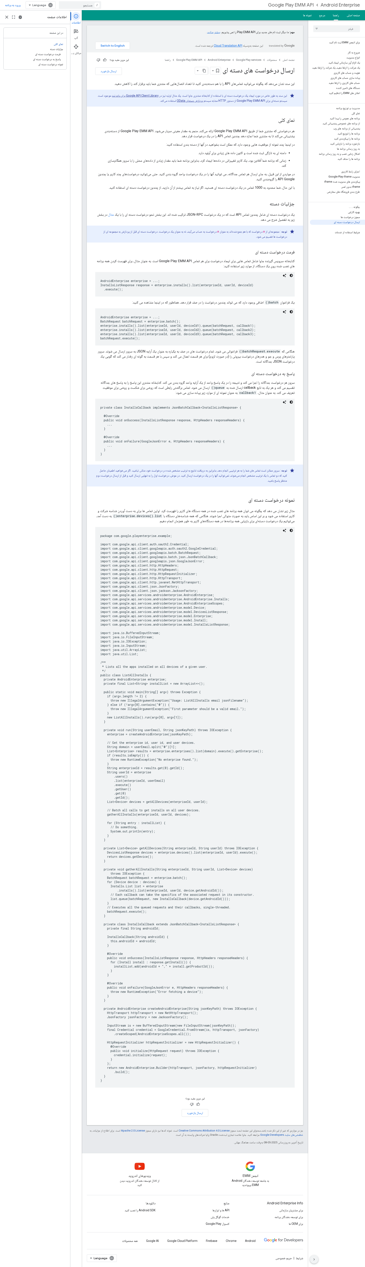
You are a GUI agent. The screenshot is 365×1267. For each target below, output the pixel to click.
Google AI (152, 1241)
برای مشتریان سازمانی (291, 1210)
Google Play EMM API (291, 5)
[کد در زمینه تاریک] (291, 275)
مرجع (322, 15)
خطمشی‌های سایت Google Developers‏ (281, 1134)
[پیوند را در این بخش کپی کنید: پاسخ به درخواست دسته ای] (247, 374)
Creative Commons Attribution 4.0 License (204, 1130)
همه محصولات (130, 1241)
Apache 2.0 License (133, 1130)
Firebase (211, 1241)
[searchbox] (336, 28)
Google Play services (248, 59)
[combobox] (80, 5)
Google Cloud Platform (182, 1241)
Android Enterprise (340, 5)
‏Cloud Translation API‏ (228, 45)
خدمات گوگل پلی (220, 1217)
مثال (111, 215)
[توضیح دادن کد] (284, 275)
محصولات (272, 59)
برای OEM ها (296, 1223)
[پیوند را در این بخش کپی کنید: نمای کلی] (274, 120)
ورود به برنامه (12, 5)
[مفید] (105, 60)
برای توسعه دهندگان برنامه (289, 1217)
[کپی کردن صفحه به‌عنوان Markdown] (204, 70)
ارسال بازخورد (109, 71)
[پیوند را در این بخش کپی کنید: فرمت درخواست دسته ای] (251, 252)
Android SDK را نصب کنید (140, 1210)
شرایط (299, 1258)
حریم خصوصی (283, 1258)
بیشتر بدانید (213, 32)
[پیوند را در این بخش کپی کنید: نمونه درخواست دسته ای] (244, 500)
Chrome (231, 1241)
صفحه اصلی (353, 15)
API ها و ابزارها (220, 1210)
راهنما (336, 15)
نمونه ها (307, 15)
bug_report (20, 17)
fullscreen (13, 17)
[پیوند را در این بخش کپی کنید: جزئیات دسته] (265, 204)
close (6, 17)
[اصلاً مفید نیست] (98, 60)
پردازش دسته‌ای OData (190, 100)
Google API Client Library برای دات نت (135, 95)
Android (250, 1241)
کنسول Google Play (217, 1223)
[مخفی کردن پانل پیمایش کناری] (314, 1259)
